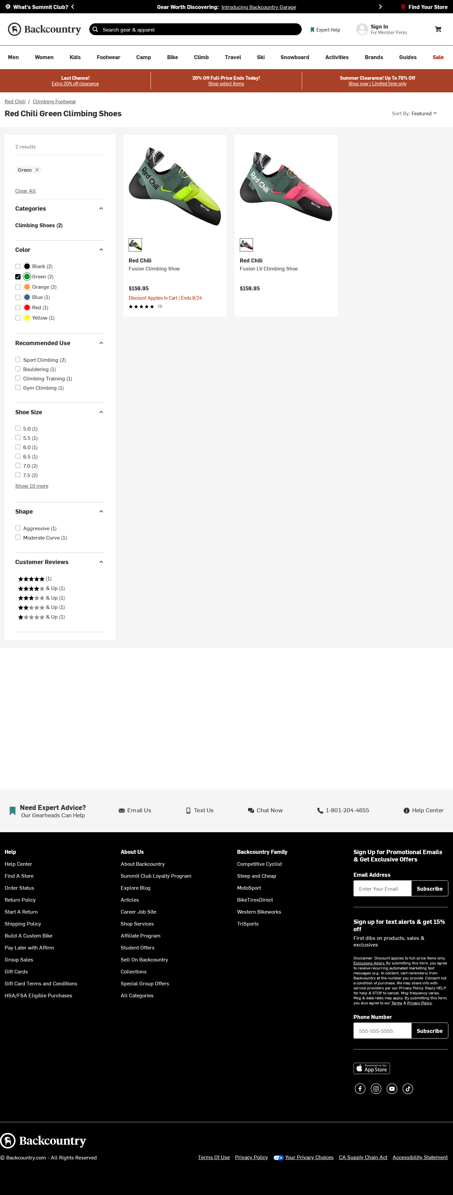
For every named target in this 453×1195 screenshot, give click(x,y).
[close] (37, 169)
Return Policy (20, 899)
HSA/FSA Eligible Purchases (38, 995)
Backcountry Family (262, 851)
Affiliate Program (141, 935)
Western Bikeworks (259, 911)
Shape (24, 511)
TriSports (248, 923)
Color (23, 249)
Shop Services (137, 923)
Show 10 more (31, 485)
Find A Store (19, 875)
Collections (134, 971)
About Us (132, 851)
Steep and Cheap (256, 875)
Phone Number (373, 1016)
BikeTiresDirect (255, 899)
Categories (30, 208)
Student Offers (138, 947)
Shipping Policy (23, 923)
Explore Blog (136, 887)
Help (10, 851)
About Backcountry (143, 863)
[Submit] (95, 29)
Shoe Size (28, 412)
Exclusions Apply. (370, 962)
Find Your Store (428, 6)
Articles (130, 899)
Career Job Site (138, 911)
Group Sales (19, 959)
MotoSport (249, 887)
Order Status (19, 887)
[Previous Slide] (72, 7)
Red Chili (15, 101)
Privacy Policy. (419, 1002)
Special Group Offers (145, 983)
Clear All (25, 190)
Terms (396, 1002)
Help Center (18, 863)
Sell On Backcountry (144, 959)
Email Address (372, 874)
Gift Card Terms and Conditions (41, 983)
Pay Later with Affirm (29, 947)
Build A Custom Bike (28, 935)
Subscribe (430, 888)
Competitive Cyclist (259, 863)
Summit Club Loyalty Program (156, 875)
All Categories (137, 995)
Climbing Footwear (54, 101)
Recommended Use (42, 343)
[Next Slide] (380, 7)
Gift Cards (16, 971)
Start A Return (21, 911)
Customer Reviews (42, 561)
